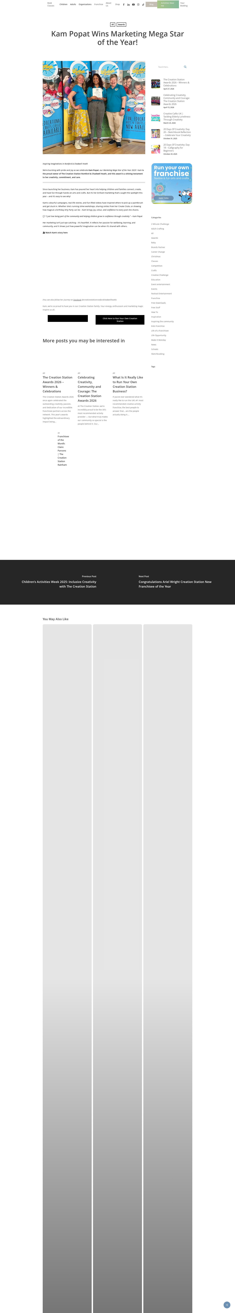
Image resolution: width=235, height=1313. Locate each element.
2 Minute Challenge (160, 224)
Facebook (77, 299)
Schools (154, 349)
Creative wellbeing (161, 448)
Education (155, 279)
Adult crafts (182, 391)
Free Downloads (158, 303)
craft (170, 426)
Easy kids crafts (160, 460)
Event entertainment (160, 284)
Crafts (154, 270)
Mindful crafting (160, 506)
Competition (156, 265)
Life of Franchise (160, 494)
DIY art (177, 448)
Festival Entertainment (161, 293)
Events (154, 289)
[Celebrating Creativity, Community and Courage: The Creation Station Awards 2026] (94, 387)
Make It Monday (158, 340)
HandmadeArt (159, 471)
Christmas (155, 256)
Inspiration (156, 316)
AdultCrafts (158, 397)
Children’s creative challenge (166, 408)
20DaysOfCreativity (161, 385)
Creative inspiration (162, 437)
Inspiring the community (162, 321)
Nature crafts (177, 511)
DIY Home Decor (178, 454)
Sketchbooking (157, 354)
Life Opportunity (158, 335)
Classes (154, 261)
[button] (68, 318)
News (153, 344)
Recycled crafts (160, 523)
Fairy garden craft (180, 460)
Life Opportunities (181, 494)
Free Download (159, 466)
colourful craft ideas (173, 420)
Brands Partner (158, 247)
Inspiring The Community (164, 483)
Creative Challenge (159, 275)
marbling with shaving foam (166, 500)
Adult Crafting (157, 228)
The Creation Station (162, 529)
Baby (153, 242)
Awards (121, 24)
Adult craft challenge (162, 391)
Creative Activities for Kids (165, 431)
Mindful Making (179, 506)
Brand (182, 397)
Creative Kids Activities (163, 443)
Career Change (158, 252)
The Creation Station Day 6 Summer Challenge (169, 542)
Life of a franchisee (160, 330)
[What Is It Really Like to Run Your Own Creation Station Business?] (129, 382)
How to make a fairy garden (166, 477)
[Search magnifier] (185, 67)
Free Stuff (155, 307)
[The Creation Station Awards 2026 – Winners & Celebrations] (59, 385)
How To (154, 312)
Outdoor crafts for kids (163, 517)
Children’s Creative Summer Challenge (170, 414)
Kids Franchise (158, 326)
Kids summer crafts (180, 489)
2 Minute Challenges (162, 374)
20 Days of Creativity (162, 380)
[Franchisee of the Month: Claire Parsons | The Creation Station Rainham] (59, 449)
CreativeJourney (182, 437)
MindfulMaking (159, 511)
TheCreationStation (161, 534)
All (113, 24)
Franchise (155, 298)
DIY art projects (160, 454)
